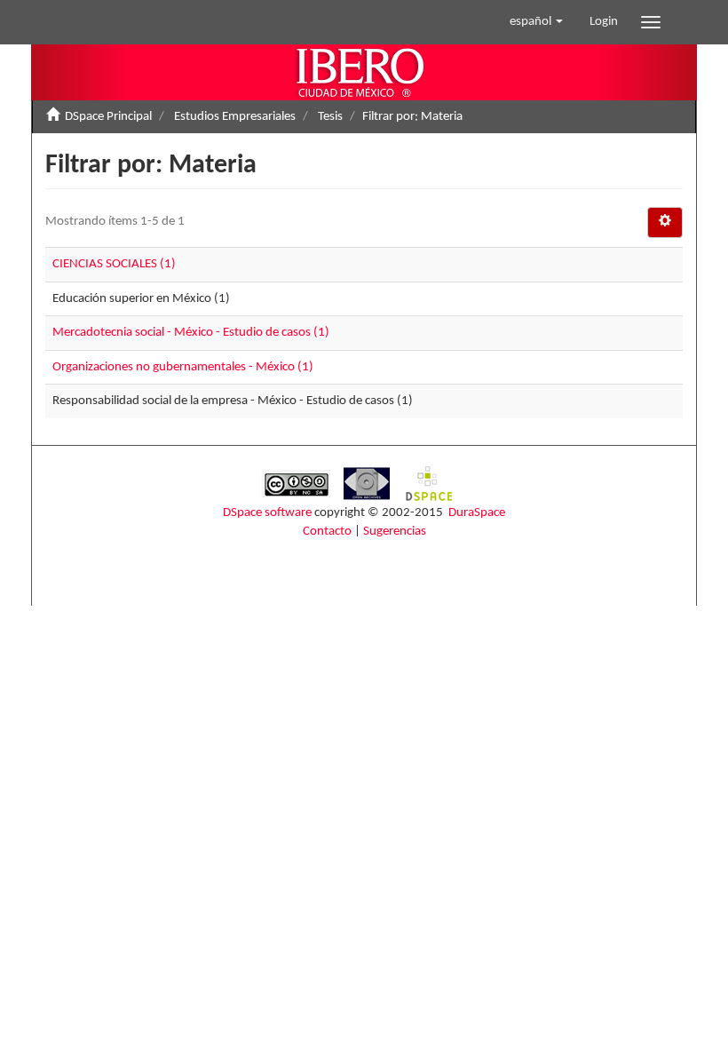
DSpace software (267, 513)
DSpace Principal (108, 116)
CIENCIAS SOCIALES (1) (114, 264)
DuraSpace (476, 513)
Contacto (327, 531)
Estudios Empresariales (235, 116)
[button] (536, 22)
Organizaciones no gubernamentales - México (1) (182, 367)
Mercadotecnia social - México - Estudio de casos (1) (190, 332)
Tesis (330, 116)
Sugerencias (394, 531)
